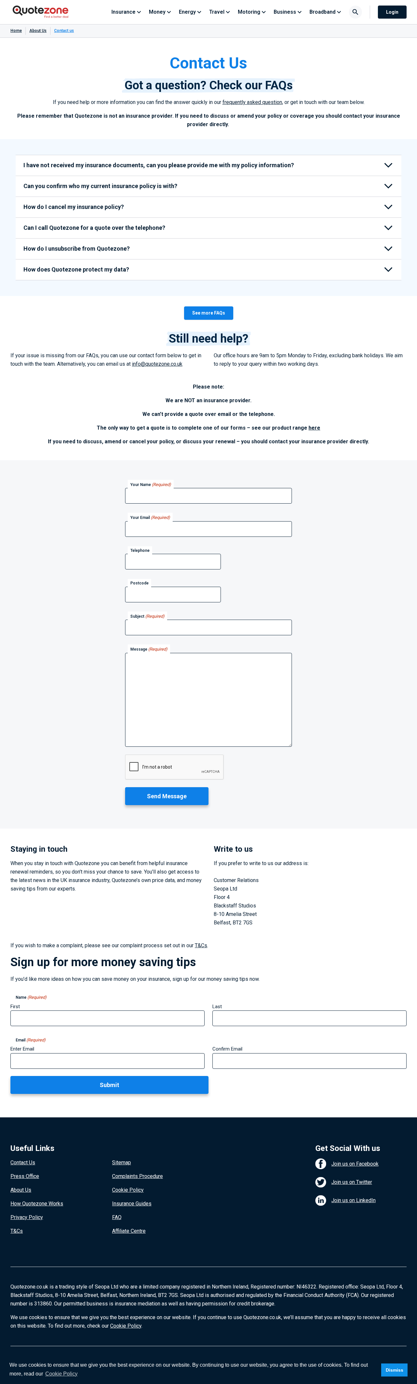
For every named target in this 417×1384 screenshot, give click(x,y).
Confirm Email (227, 1049)
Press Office (24, 1176)
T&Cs (201, 945)
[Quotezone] (40, 12)
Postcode (139, 583)
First (15, 1006)
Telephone (140, 550)
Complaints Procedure (137, 1176)
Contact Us (22, 1162)
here (314, 428)
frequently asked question (252, 102)
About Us (38, 30)
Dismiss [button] (394, 1370)
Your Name (150, 484)
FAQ (117, 1217)
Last (217, 1006)
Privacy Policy (26, 1217)
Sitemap (121, 1162)
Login (392, 12)
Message (148, 649)
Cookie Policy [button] (61, 1374)
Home (16, 30)
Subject (147, 616)
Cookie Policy (128, 1190)
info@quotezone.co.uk (157, 364)
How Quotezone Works (36, 1203)
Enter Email (22, 1049)
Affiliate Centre (129, 1231)
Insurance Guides (131, 1203)
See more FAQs (208, 313)
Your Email (150, 517)
